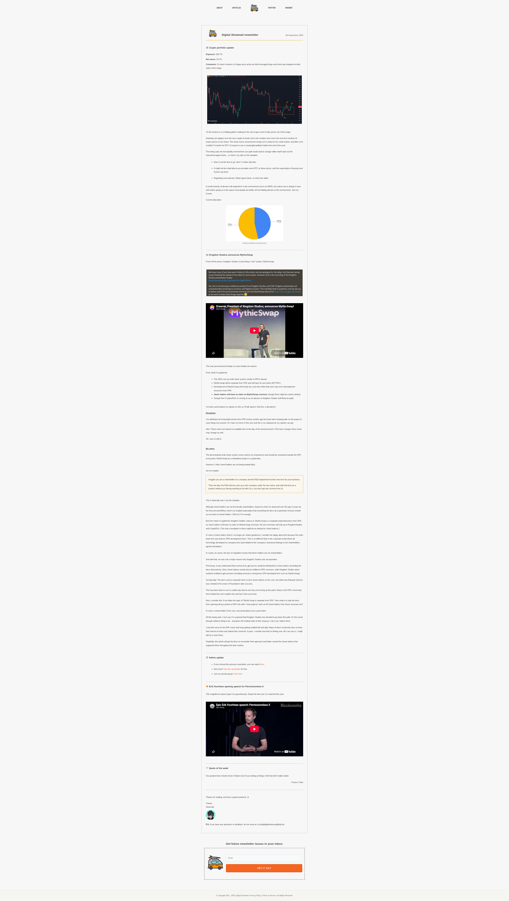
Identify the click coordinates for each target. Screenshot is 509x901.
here (262, 664)
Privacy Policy (255, 895)
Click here (238, 674)
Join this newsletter (232, 669)
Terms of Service (269, 895)
